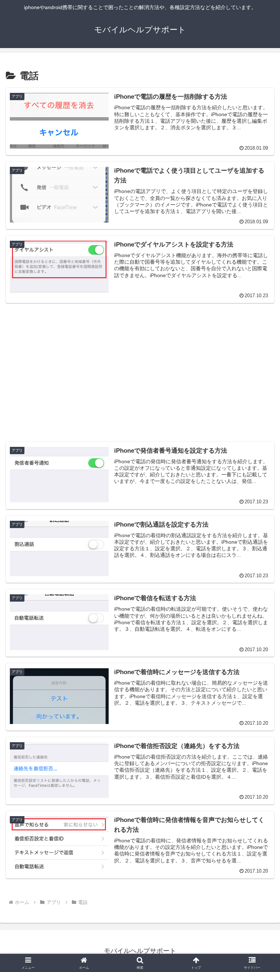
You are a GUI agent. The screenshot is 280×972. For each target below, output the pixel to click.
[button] (258, 927)
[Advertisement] (140, 361)
